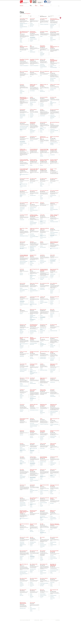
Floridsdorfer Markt (32, 461)
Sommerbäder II (22, 404)
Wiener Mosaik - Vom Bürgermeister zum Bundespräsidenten (53, 565)
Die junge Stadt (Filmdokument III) (54, 122)
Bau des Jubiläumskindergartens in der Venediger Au (54, 46)
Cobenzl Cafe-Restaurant (22, 476)
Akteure (36, 5)
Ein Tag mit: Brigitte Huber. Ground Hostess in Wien (34, 149)
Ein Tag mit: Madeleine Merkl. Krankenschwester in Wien (24, 169)
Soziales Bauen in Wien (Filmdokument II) (43, 405)
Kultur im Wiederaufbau (53, 283)
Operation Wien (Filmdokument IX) (44, 338)
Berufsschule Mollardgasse (33, 608)
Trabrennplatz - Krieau (52, 345)
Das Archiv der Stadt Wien (44, 97)
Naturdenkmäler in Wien (43, 324)
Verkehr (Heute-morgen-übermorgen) (33, 470)
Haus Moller (21, 38)
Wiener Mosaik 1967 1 (23, 589)
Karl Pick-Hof (22, 269)
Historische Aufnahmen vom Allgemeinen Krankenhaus (54, 242)
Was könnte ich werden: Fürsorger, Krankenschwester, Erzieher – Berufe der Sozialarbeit (24, 511)
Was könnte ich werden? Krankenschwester (33, 511)
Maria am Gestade (42, 129)
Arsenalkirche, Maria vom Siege (53, 330)
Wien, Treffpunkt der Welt (33, 564)
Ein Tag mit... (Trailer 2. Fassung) (53, 169)
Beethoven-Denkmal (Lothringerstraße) (32, 450)
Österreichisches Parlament (33, 223)
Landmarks (41, 5)
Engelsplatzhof (21, 25)
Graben (41, 196)
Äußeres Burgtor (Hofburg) (53, 24)
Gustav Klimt (52, 228)
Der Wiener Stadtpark (23, 122)
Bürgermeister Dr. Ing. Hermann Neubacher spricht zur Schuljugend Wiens (24, 98)
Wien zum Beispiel (42, 550)
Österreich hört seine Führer (54, 337)
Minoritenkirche (52, 275)
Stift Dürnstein (31, 140)
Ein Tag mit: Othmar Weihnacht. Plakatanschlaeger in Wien (34, 169)
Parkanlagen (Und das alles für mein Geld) (34, 352)
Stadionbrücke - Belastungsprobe (32, 431)
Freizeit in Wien (42, 214)
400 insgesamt (27, 13)
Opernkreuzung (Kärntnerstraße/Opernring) (43, 344)
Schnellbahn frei (22, 389)
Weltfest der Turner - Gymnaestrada (53, 511)
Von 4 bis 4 (21, 497)
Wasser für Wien (42, 510)
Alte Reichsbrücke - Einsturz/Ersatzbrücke (33, 32)
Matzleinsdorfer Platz (42, 91)
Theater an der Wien (43, 443)
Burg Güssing (51, 290)
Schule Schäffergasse (32, 90)
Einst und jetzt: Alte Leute (33, 190)
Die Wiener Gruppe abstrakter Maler (54, 137)
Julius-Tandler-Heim (52, 154)
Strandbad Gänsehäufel (52, 396)
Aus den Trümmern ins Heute (54, 31)
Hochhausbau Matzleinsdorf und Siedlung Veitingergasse (24, 255)
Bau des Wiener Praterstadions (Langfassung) (34, 59)
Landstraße (21, 394)
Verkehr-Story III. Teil (53, 469)
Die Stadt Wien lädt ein (33, 136)
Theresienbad (41, 279)
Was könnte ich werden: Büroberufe (53, 498)
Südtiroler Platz (41, 385)
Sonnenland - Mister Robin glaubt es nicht (34, 405)
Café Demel (41, 464)
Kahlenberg (21, 182)
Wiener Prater (31, 182)
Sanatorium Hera (22, 529)
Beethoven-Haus (52, 25)
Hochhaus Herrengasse (32, 235)
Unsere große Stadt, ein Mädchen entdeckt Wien (43, 457)
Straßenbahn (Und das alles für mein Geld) (54, 431)
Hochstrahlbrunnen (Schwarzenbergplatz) (32, 250)
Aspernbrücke (41, 437)
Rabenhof (51, 529)
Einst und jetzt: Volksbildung (24, 202)
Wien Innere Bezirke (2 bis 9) (43, 16)
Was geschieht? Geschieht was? (44, 497)
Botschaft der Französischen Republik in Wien (33, 247)
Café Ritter (41, 36)
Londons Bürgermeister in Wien (34, 296)
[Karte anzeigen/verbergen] (60, 18)
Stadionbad (31, 50)
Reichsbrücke (31, 40)
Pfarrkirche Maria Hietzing (43, 261)
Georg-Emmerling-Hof (42, 115)
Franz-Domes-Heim (22, 219)
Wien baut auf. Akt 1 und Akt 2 (24, 537)
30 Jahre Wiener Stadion (43, 18)
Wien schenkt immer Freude (34, 550)
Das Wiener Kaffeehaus (33, 109)
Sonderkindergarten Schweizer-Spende (33, 304)
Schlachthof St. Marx (42, 289)
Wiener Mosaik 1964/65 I (23, 578)
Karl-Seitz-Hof (21, 384)
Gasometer (21, 92)
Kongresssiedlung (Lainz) (53, 412)
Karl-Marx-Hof (41, 103)
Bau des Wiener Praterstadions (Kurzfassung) (24, 59)
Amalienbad (21, 383)
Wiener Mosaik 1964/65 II (33, 578)
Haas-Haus (51, 262)
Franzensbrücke (31, 332)
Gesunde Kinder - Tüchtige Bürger (24, 229)
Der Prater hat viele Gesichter (54, 109)
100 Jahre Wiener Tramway (24, 18)
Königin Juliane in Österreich (34, 283)
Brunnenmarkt (51, 555)
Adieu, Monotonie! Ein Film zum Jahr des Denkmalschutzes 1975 (24, 32)
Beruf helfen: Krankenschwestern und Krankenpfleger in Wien (53, 60)
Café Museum (31, 116)
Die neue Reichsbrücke (23, 136)
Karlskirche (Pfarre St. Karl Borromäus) (53, 66)
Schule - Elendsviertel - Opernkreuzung (33, 390)
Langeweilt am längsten (23, 296)
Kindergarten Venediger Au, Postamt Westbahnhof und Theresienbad (44, 270)
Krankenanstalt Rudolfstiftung (53, 67)
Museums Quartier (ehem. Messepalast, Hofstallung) (33, 477)
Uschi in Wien (22, 469)
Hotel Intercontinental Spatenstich (33, 255)
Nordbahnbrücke (22, 395)
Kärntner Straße (21, 331)
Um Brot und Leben (33, 456)
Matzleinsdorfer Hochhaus (53, 195)
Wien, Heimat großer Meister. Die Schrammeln (54, 551)
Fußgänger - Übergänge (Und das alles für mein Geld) (54, 215)
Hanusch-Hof (31, 436)
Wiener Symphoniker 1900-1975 (54, 590)
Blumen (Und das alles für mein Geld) (54, 72)
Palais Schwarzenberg (42, 330)
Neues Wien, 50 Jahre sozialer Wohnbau (24, 338)
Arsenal (20, 51)
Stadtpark (31, 264)
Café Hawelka (31, 104)
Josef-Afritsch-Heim (32, 131)
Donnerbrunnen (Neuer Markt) (43, 502)
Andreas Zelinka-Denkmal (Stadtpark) (24, 126)
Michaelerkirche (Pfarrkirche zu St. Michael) (44, 517)
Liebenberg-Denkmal (22, 208)
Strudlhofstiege (52, 144)
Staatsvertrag (32, 418)
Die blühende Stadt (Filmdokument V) (33, 122)
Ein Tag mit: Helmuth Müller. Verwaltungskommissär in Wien (24, 160)
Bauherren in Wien (43, 59)
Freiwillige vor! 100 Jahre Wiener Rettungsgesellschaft (34, 215)
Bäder (31, 45)
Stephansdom (21, 274)
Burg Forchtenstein (52, 289)
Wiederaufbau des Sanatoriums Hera (24, 524)
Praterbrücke (51, 371)
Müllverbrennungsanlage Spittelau (54, 209)
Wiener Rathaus (52, 79)
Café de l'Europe (42, 543)
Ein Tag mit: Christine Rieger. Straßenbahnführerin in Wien (44, 149)
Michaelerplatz (21, 332)
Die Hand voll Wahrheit (43, 122)
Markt (21, 309)
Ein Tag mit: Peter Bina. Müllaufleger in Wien (43, 169)
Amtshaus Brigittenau (22, 165)
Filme (31, 5)
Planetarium (31, 23)
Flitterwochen (42, 202)
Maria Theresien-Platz (32, 278)
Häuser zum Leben (22, 241)
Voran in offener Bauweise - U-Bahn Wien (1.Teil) (34, 498)
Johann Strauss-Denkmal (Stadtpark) (34, 236)
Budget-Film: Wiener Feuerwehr (54, 84)
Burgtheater (51, 26)
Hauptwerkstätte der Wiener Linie (23, 26)
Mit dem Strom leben (43, 309)
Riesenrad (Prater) (32, 24)
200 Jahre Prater (32, 18)
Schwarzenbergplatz (52, 437)
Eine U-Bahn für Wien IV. (23, 190)
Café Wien (31, 97)
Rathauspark (31, 357)
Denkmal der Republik (42, 65)
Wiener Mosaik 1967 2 (33, 589)
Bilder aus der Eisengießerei (24, 71)
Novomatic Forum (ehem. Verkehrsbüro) (43, 476)
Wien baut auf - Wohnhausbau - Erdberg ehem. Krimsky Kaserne (54, 524)
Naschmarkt (41, 165)
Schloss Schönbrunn (22, 371)
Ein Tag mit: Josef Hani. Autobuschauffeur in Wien (33, 160)
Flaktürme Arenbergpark (22, 115)
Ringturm (41, 185)
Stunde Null (21, 443)
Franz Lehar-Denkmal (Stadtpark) (23, 127)
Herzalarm (41, 241)
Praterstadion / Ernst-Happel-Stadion (44, 24)
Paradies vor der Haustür (23, 351)
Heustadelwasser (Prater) (53, 116)
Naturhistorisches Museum (43, 358)
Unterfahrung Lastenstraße (54, 456)
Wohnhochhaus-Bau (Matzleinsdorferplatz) (23, 603)
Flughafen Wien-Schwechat (33, 289)
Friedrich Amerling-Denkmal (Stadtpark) (23, 129)
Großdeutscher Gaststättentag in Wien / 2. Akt (44, 229)
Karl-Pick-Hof (21, 273)
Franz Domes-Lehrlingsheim (24, 214)
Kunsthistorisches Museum (43, 357)
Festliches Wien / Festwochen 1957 (34, 203)
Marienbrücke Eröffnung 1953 (54, 296)
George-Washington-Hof (32, 130)
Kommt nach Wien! (22, 283)
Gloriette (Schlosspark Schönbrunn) (54, 232)
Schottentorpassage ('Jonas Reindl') (54, 221)
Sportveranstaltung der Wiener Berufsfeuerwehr (24, 419)
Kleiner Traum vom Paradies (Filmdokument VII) (54, 269)
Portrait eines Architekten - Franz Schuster (34, 364)
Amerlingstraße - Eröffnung (44, 31)
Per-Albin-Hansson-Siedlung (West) (54, 130)
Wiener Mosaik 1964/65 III (44, 578)
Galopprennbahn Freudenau (43, 595)
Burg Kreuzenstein (32, 248)
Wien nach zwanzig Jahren (23, 550)
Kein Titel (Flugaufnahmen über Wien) (34, 269)
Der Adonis (41, 109)
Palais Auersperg (42, 104)
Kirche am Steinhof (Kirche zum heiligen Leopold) (53, 235)
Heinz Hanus (32, 241)
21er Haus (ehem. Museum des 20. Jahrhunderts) (24, 23)
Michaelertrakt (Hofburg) (53, 78)
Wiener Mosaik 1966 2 (53, 578)
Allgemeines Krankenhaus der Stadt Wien (24, 174)
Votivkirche (41, 303)
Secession (51, 583)
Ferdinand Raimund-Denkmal (33, 331)
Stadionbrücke (22, 430)
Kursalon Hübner (32, 263)
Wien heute (31, 537)
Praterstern (41, 154)
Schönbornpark (52, 360)
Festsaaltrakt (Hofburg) (22, 477)
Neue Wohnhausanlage (53, 324)
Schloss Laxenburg (52, 582)
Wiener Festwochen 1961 (43, 564)
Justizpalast (51, 461)
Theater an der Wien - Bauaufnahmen (53, 444)
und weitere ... (21, 42)
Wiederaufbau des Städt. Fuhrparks (33, 524)
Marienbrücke (51, 303)
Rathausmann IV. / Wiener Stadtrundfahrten (54, 364)
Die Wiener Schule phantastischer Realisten (23, 149)
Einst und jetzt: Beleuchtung (44, 190)
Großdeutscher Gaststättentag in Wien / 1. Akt (34, 229)
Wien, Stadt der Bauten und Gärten (24, 564)
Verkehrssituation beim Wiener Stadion (44, 485)
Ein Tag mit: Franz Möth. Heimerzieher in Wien (53, 149)
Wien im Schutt (42, 537)
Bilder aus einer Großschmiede (34, 71)
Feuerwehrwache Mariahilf (53, 88)
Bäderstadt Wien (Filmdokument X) (42, 46)
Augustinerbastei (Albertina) (33, 207)
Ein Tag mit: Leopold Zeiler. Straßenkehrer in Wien (54, 160)
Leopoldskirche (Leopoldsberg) (23, 143)
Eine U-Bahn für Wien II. (43, 178)
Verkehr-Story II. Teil (43, 469)
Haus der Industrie (32, 423)
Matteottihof (31, 530)
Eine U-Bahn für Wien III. (53, 178)
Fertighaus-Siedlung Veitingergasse (23, 261)
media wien (21, 5)
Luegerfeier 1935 (42, 296)
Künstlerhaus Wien (42, 584)
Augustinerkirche (22, 556)
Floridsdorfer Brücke (22, 91)
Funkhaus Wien (52, 596)
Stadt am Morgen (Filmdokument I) (42, 431)
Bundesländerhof (32, 543)
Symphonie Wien (32, 443)
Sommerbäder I (52, 389)
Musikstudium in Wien (23, 324)
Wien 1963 (41, 523)
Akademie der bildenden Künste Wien (33, 448)
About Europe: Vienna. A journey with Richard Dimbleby (54, 19)
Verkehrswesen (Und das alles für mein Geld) (54, 485)
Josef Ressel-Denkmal (22, 207)
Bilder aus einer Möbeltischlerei (44, 71)
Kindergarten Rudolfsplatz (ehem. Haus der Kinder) (33, 373)
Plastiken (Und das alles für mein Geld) (54, 352)
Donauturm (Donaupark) (53, 39)
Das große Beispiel (22, 109)
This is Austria (22, 456)
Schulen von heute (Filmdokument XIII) (43, 390)
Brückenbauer (22, 84)
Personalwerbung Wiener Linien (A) (44, 352)
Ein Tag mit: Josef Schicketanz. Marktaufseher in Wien (44, 160)
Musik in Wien (52, 309)
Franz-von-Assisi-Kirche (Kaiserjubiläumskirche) (32, 37)
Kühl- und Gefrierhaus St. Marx (44, 283)
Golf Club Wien (41, 596)
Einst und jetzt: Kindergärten (54, 190)
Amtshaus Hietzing (42, 53)
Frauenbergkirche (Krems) (33, 195)
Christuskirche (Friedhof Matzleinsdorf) (32, 316)
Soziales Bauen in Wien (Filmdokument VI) (53, 405)
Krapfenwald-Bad (42, 54)
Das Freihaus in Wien (53, 97)
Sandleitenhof (21, 234)
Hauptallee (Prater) (52, 233)
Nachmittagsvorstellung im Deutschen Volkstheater (34, 325)
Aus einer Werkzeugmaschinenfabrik (23, 46)
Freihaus (51, 101)
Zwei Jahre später (32, 602)
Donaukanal (31, 129)
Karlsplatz (51, 104)
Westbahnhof (31, 491)
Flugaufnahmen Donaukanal (54, 202)
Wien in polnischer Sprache (54, 537)
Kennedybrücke (21, 583)
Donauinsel (51, 38)
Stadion (41, 418)
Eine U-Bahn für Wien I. (33, 178)
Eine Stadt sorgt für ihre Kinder (24, 178)
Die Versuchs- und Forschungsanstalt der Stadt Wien (44, 137)
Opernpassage (51, 220)
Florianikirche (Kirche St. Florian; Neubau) (33, 317)
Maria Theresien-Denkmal (43, 247)
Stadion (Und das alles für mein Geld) (54, 419)
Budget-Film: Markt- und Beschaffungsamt (33, 85)
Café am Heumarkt (22, 246)
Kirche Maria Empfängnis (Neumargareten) (32, 319)
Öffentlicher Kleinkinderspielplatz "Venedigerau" (33, 338)
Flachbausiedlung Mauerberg (43, 66)
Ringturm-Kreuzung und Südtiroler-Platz (43, 378)
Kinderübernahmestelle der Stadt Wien (23, 184)
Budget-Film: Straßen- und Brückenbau (44, 85)
